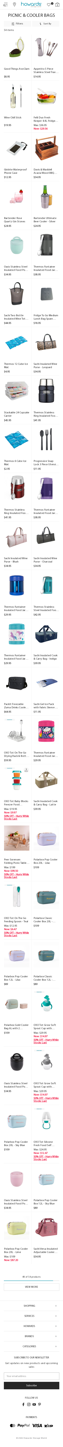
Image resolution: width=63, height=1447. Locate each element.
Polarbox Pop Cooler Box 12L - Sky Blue (46, 1202)
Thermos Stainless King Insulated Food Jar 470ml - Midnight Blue (45, 414)
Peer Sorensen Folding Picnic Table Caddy (15, 861)
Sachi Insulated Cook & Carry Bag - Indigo (46, 657)
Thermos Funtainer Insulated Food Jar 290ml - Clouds (44, 754)
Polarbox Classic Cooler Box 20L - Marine (43, 919)
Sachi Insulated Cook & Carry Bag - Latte (46, 803)
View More (31, 1286)
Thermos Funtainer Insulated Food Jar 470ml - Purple (44, 511)
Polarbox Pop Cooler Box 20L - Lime (16, 1250)
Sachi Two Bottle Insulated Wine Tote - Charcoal (16, 317)
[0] (48, 4)
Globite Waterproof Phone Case (15, 171)
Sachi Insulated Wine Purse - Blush (16, 560)
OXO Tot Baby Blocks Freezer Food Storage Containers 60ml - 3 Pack (16, 803)
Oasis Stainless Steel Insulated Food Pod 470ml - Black (15, 1085)
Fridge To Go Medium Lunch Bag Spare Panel (46, 317)
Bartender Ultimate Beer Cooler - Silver (45, 219)
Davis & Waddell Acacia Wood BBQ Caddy (44, 171)
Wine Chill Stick (12, 117)
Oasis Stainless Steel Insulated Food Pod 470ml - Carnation (15, 1202)
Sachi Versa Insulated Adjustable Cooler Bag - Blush (46, 1250)
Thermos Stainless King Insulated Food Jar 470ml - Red (15, 511)
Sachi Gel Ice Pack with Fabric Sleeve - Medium (45, 705)
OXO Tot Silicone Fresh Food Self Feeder (43, 1143)
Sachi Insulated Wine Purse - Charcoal (45, 560)
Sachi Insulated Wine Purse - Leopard (45, 365)
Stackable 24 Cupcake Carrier (16, 414)
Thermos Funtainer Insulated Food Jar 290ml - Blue (15, 608)
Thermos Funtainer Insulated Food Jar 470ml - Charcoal (44, 268)
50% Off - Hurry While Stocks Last (16, 817)
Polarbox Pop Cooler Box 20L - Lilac (46, 861)
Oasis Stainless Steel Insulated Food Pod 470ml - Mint (15, 268)
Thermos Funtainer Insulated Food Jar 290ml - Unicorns (15, 657)
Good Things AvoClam (17, 68)
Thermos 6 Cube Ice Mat (15, 462)
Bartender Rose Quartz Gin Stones (14, 219)
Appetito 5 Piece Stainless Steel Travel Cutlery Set (46, 70)
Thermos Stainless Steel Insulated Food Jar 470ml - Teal (46, 608)
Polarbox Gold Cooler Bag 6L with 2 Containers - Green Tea (16, 1026)
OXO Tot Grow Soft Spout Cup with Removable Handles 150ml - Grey (45, 1085)
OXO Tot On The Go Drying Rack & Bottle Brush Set (16, 754)
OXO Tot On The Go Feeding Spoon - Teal (16, 919)
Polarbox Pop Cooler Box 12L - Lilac (16, 978)
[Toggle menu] (5, 4)
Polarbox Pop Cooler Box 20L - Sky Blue (16, 1143)
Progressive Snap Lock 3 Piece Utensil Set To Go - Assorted (46, 462)
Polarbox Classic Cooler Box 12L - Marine (43, 978)
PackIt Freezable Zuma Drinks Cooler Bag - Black (15, 705)
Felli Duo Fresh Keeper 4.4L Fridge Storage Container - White (45, 119)
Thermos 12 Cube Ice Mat (16, 365)
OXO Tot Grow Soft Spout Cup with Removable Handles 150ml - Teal (45, 1026)
